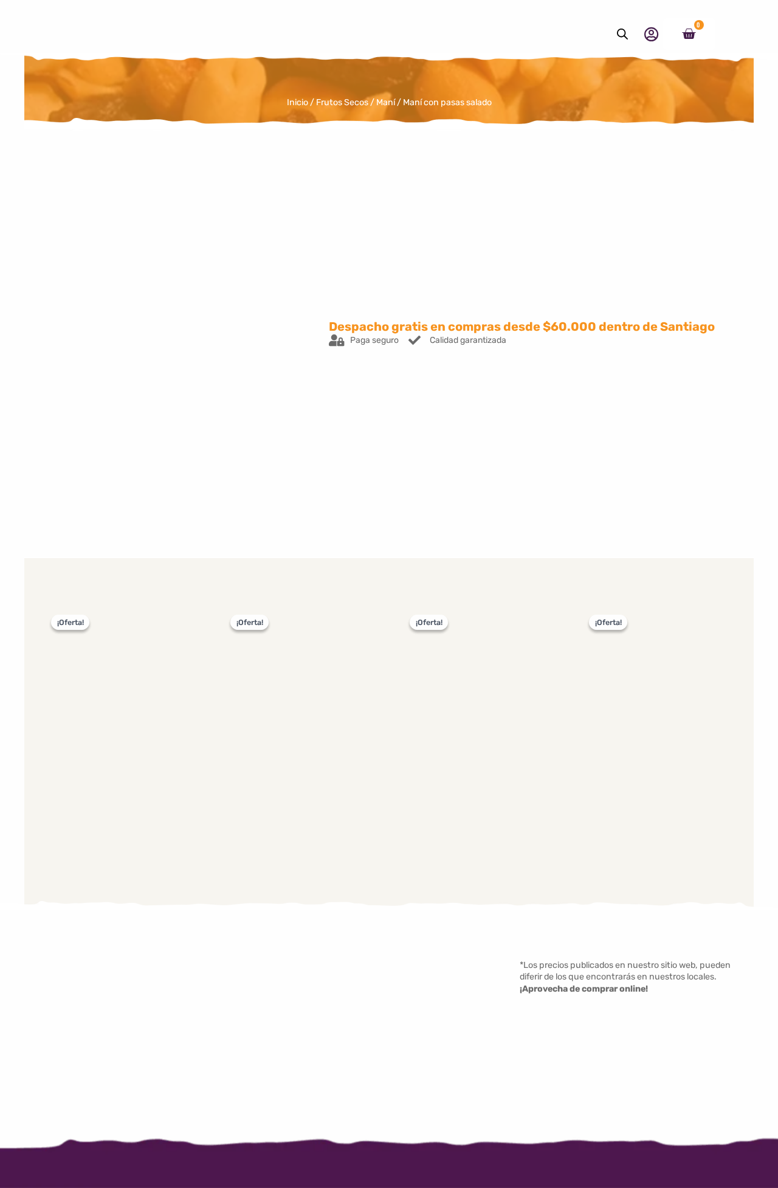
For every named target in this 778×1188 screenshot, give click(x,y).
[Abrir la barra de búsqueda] (622, 34)
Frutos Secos (342, 102)
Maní (385, 102)
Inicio (297, 102)
